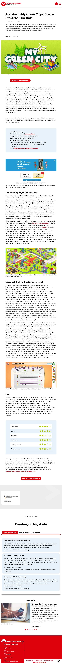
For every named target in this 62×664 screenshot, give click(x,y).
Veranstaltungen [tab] (24, 532)
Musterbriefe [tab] (36, 532)
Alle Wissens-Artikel (30, 478)
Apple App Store (19, 148)
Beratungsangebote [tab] (10, 532)
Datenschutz (29, 660)
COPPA (44, 227)
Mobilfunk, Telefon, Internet (14, 555)
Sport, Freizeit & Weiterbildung (15, 577)
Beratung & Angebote (19, 80)
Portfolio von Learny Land (40, 223)
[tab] (25, 629)
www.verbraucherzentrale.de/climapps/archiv (20, 471)
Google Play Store (32, 148)
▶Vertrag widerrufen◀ (39, 662)
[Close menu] (22, 643)
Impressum (39, 660)
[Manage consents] (58, 660)
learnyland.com (30, 134)
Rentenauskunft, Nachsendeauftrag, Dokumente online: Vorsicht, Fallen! (44, 605)
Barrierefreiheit (48, 660)
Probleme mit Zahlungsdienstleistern (17, 540)
